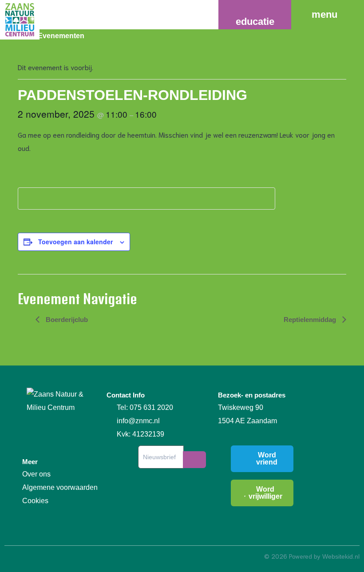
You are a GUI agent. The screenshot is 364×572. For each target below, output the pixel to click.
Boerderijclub (66, 319)
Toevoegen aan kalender (75, 241)
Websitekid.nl (341, 556)
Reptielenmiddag (311, 319)
